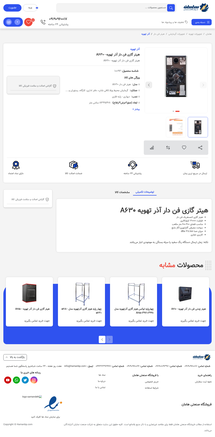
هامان (209, 34)
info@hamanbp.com (78, 366)
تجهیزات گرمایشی (176, 34)
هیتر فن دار (159, 34)
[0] (28, 22)
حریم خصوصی (152, 382)
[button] (13, 22)
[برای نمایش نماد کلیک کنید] (53, 404)
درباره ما (101, 381)
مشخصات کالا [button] (122, 192)
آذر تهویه (135, 49)
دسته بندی (200, 22)
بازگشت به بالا (17, 357)
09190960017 (197, 366)
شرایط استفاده (152, 388)
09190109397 (168, 366)
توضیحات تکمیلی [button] (145, 192)
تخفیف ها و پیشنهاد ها (173, 22)
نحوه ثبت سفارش (203, 382)
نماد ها (102, 375)
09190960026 (140, 366)
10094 (126, 71)
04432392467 (110, 366)
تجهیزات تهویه (195, 34)
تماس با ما (100, 387)
